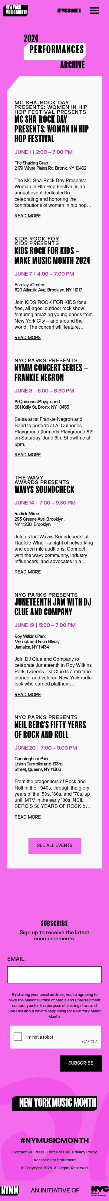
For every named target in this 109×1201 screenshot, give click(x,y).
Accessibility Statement (55, 1160)
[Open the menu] (94, 10)
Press (39, 1152)
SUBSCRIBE (80, 1063)
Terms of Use (58, 1152)
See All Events (54, 845)
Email (16, 959)
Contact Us (22, 1152)
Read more (28, 216)
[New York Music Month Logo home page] (15, 10)
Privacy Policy (84, 1152)
